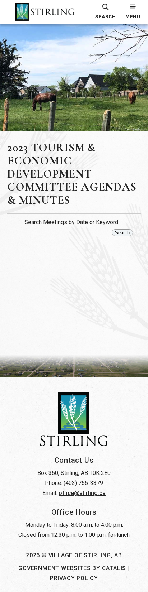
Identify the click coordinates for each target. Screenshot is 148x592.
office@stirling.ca (82, 493)
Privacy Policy (74, 578)
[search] (105, 12)
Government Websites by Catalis (72, 568)
